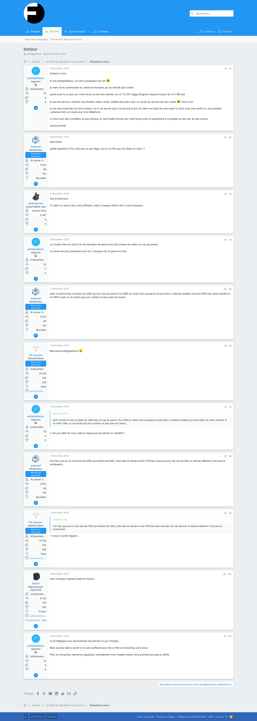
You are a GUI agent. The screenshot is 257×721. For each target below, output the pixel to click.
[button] (88, 31)
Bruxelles (41, 178)
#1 (230, 68)
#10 (230, 574)
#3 (230, 194)
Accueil (219, 716)
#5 (230, 289)
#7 (230, 406)
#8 (230, 456)
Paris (43, 386)
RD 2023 (38, 716)
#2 (230, 137)
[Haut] (226, 716)
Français (52, 716)
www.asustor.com (40, 615)
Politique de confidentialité (191, 716)
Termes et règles (165, 716)
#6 (230, 345)
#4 (230, 239)
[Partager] (225, 68)
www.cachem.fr (38, 391)
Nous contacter (145, 716)
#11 (230, 636)
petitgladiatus (34, 53)
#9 (230, 513)
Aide (210, 716)
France (42, 611)
